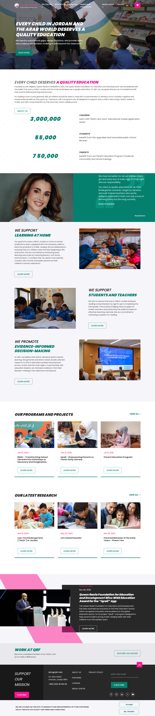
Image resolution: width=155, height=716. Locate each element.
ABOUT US (22, 111)
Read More (24, 52)
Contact (120, 4)
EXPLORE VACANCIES (127, 653)
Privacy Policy (96, 672)
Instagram (116, 694)
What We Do (60, 4)
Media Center (108, 4)
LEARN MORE (88, 628)
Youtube (133, 694)
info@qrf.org (56, 672)
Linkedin (122, 694)
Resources (73, 4)
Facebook (111, 694)
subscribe (119, 685)
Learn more (26, 470)
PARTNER (21, 694)
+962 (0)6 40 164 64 (58, 684)
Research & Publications (85, 5)
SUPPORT (137, 5)
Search (131, 5)
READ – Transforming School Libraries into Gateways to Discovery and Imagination (32, 459)
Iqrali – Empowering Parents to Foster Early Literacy (77, 458)
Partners (76, 677)
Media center (78, 688)
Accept (129, 704)
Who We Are (47, 4)
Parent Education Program (118, 457)
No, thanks (129, 711)
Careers (76, 683)
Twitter (127, 694)
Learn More (23, 274)
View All (134, 413)
